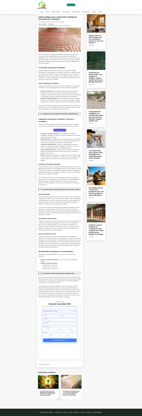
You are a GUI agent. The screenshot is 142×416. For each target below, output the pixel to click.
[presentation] (48, 382)
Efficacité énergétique (44, 364)
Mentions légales (96, 412)
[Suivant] (80, 386)
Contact (100, 11)
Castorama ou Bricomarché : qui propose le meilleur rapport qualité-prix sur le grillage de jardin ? (96, 77)
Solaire (41, 11)
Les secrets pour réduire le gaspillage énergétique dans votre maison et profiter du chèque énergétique (47, 393)
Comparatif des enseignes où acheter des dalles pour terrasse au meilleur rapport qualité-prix (96, 116)
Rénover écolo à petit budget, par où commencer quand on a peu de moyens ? (96, 39)
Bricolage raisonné (86, 11)
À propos (94, 11)
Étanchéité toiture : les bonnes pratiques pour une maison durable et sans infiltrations (96, 191)
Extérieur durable (76, 11)
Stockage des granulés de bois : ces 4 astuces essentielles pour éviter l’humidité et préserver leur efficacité (71, 393)
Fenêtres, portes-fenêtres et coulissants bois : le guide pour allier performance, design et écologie (96, 229)
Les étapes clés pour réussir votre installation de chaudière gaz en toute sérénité (96, 154)
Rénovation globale (55, 11)
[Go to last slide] (40, 386)
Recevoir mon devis (59, 130)
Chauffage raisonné (66, 11)
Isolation (47, 11)
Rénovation (58, 412)
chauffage (66, 296)
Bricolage (76, 412)
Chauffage (62, 21)
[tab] (57, 399)
